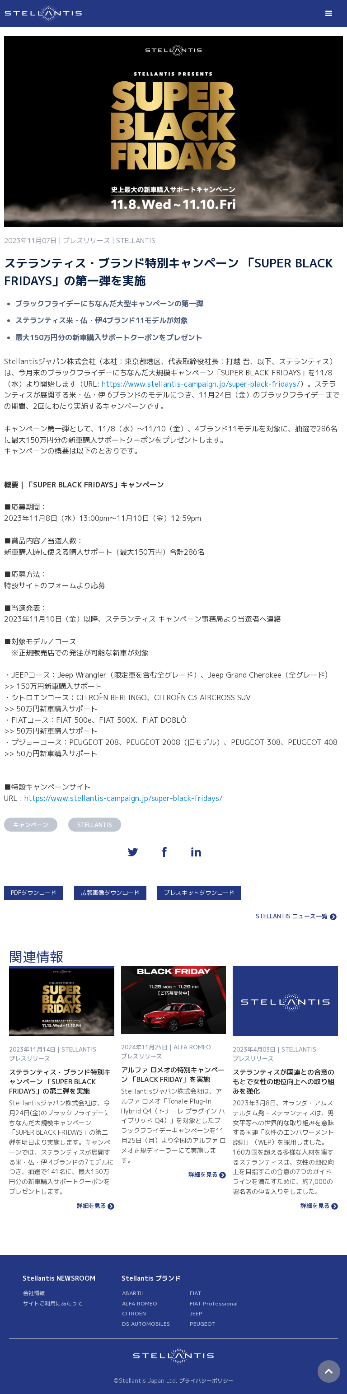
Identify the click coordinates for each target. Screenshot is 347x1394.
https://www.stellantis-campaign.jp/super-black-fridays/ (201, 384)
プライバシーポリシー (206, 1381)
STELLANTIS (94, 825)
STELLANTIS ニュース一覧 (292, 916)
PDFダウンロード (33, 893)
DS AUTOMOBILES (146, 1324)
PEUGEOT (203, 1324)
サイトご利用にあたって (53, 1303)
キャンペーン (30, 825)
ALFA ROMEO (139, 1303)
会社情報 (34, 1293)
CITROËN (134, 1313)
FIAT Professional (214, 1303)
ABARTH (133, 1293)
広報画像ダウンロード (110, 893)
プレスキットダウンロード (199, 893)
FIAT (195, 1293)
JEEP (196, 1313)
